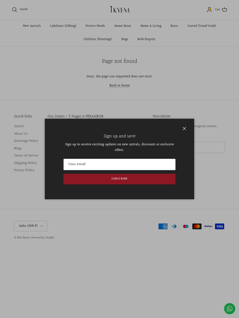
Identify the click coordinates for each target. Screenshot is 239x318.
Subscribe (119, 178)
